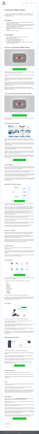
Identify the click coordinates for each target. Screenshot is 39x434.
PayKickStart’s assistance (13, 331)
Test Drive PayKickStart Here (19, 115)
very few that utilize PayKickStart (27, 408)
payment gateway (11, 206)
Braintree (27, 203)
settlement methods (21, 83)
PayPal (10, 204)
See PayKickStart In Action (19, 69)
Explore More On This (18, 275)
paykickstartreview (8, 427)
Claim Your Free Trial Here (19, 418)
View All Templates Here (19, 159)
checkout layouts (18, 27)
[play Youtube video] (19, 57)
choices (26, 410)
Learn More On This (19, 201)
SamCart (19, 405)
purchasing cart (18, 401)
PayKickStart (14, 14)
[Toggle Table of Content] (10, 423)
